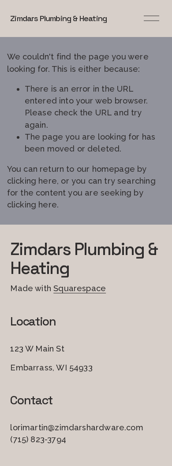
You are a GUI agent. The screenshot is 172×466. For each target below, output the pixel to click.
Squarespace (79, 288)
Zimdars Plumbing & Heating (58, 18)
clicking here (32, 180)
